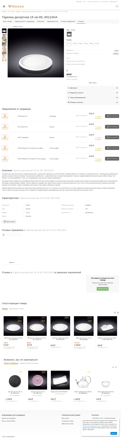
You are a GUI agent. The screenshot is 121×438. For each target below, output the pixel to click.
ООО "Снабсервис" (23, 137)
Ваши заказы (65, 418)
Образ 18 (11, 262)
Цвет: (68, 30)
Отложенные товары (67, 421)
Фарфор (116, 53)
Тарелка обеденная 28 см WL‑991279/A (60, 338)
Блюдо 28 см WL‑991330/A (59, 391)
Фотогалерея (104, 1)
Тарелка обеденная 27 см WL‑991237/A (37, 338)
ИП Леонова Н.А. (23, 116)
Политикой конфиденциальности (92, 426)
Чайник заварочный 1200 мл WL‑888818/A (83, 392)
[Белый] (69, 34)
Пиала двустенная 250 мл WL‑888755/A (105, 392)
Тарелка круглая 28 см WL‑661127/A (15, 392)
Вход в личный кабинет (8, 421)
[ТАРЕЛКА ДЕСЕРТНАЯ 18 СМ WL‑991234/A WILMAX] (36, 56)
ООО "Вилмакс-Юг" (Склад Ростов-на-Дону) (30, 148)
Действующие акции (67, 423)
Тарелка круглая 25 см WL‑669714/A (37, 392)
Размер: (69, 40)
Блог (84, 1)
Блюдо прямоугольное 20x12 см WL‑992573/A (107, 338)
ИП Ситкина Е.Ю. (23, 127)
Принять (114, 433)
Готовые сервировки (93, 1)
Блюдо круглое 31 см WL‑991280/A (84, 338)
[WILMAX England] (16, 6)
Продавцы (79, 1)
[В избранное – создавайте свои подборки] (117, 6)
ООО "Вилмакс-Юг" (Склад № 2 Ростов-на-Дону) (32, 159)
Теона (116, 50)
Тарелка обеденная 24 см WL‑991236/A (14, 338)
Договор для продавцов (9, 418)
